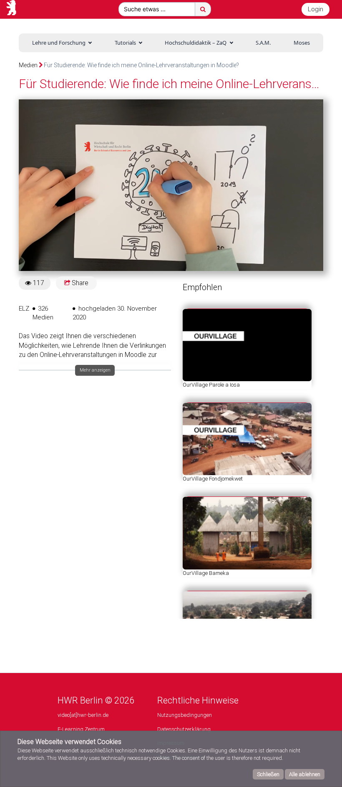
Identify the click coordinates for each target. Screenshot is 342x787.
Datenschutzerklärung (184, 729)
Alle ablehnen (304, 774)
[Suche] (203, 9)
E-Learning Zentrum (81, 729)
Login (315, 9)
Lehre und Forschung (59, 42)
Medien (28, 65)
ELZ (24, 308)
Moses (302, 42)
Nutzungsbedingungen (184, 715)
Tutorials (125, 42)
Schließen (268, 774)
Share (79, 283)
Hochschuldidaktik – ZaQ (195, 42)
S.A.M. (263, 42)
